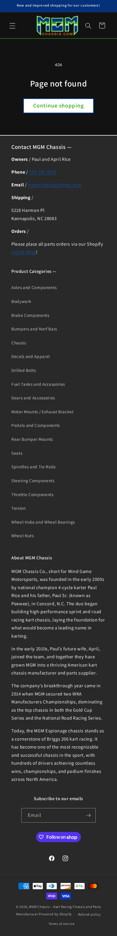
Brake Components (30, 315)
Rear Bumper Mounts (32, 439)
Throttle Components (32, 494)
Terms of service (61, 924)
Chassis (18, 342)
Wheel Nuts (22, 535)
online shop (23, 252)
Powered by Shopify (55, 914)
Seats (16, 453)
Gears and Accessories (33, 397)
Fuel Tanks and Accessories (38, 384)
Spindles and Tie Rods (33, 466)
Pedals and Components (35, 425)
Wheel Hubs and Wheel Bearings (43, 522)
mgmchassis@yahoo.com (55, 185)
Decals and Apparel (30, 356)
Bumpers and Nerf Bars (34, 329)
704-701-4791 (42, 172)
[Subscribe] (88, 815)
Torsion (18, 508)
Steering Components (33, 480)
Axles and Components (34, 287)
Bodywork (21, 301)
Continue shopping (58, 105)
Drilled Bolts (23, 370)
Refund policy (89, 914)
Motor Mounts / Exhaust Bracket (42, 411)
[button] (12, 25)
